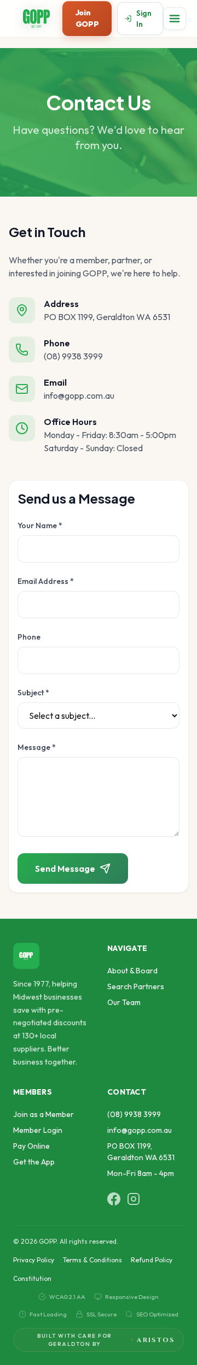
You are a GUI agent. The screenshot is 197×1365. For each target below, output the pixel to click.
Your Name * (40, 525)
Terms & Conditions (92, 1260)
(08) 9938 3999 (134, 1114)
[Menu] (174, 18)
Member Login (37, 1130)
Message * (37, 747)
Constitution (32, 1278)
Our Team (124, 1002)
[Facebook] (113, 1199)
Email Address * (46, 581)
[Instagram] (133, 1199)
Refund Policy (151, 1260)
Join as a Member (43, 1114)
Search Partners (135, 986)
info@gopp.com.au (139, 1130)
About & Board (132, 971)
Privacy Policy (33, 1260)
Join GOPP (87, 18)
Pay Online (31, 1146)
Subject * (33, 693)
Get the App (34, 1162)
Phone (29, 637)
